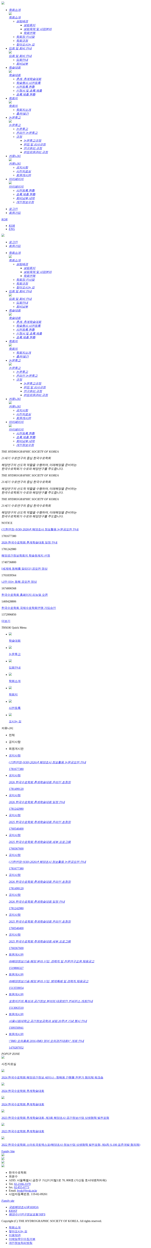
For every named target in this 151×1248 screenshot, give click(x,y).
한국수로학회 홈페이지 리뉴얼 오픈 (24, 594)
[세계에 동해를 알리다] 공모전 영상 (24, 568)
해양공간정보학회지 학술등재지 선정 (25, 555)
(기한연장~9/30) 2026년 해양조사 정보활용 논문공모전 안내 (40, 529)
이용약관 (15, 1235)
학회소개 (15, 1227)
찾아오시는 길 (18, 1231)
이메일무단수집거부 (22, 1239)
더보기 (5, 621)
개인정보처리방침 (20, 1242)
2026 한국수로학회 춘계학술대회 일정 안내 (29, 542)
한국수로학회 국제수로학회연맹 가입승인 (28, 607)
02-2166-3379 (22, 1184)
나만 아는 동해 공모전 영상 (19, 581)
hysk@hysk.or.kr (27, 1190)
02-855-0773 (21, 1187)
